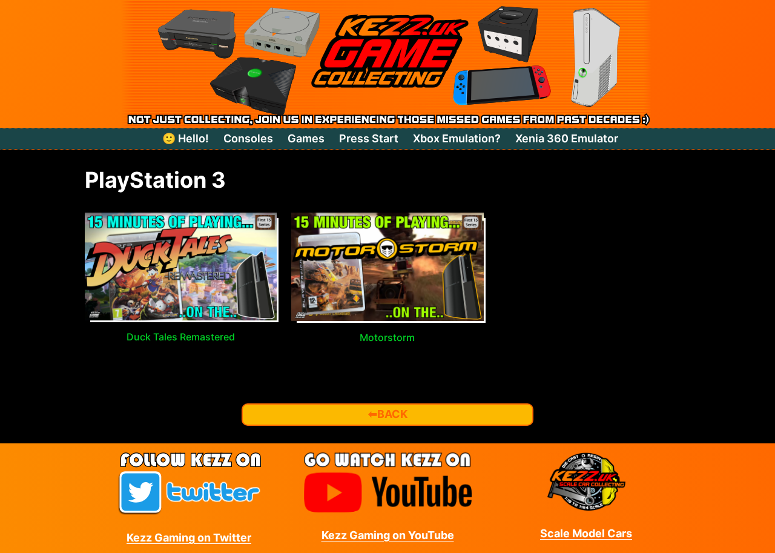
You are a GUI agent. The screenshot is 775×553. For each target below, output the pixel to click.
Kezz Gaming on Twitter (189, 537)
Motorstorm (387, 337)
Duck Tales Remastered (181, 336)
